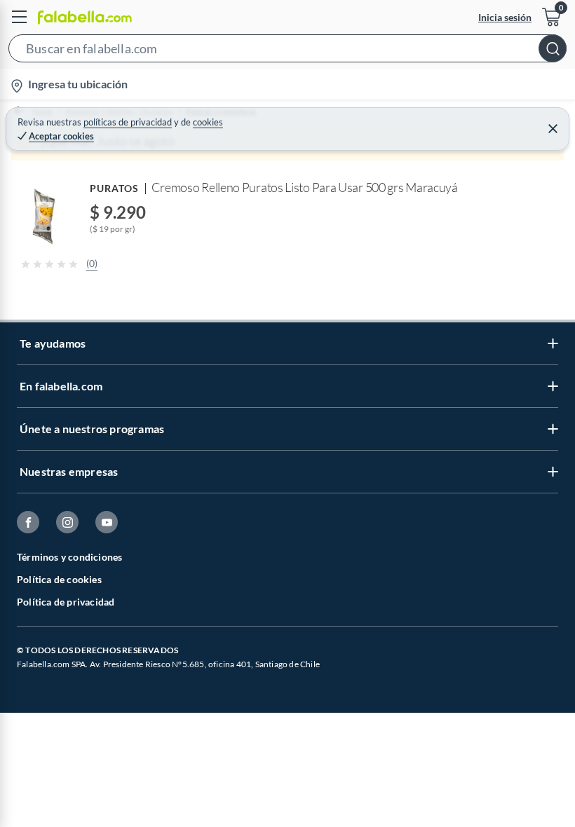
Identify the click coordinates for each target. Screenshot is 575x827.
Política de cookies (59, 579)
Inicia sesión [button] (505, 17)
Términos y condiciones (69, 557)
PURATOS (115, 188)
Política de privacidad (65, 602)
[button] (287, 51)
